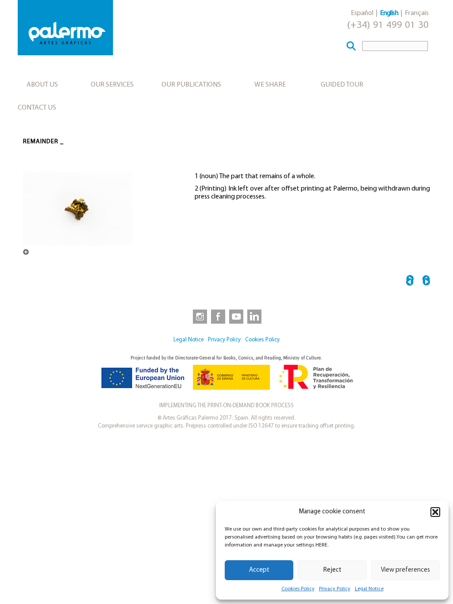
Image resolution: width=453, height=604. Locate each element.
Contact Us (37, 107)
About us (42, 84)
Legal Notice (369, 589)
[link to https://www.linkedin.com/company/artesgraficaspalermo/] (255, 316)
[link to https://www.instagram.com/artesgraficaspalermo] (198, 316)
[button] (435, 512)
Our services (112, 84)
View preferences (405, 570)
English (389, 13)
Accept (259, 570)
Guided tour (342, 84)
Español (362, 13)
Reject (332, 570)
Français (417, 13)
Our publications (191, 84)
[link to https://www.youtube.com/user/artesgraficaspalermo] (236, 316)
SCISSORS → (426, 282)
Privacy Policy (334, 589)
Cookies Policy (298, 589)
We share (270, 84)
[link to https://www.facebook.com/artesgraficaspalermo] (217, 316)
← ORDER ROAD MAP (410, 282)
